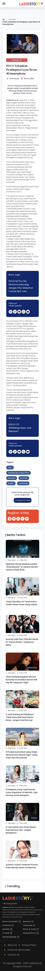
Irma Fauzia (14, 78)
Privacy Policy (29, 945)
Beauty (34, 743)
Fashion (34, 555)
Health (5, 929)
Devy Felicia (11, 560)
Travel (5, 933)
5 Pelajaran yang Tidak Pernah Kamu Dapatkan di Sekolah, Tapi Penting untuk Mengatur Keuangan (21, 792)
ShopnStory (29, 933)
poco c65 (23, 478)
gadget (11, 483)
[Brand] (31, 3)
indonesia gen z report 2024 (18, 473)
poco (10, 467)
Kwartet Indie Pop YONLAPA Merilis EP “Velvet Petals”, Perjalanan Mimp (22, 642)
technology (23, 483)
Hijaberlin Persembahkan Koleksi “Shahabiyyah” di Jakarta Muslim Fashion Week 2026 (22, 567)
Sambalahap (9, 936)
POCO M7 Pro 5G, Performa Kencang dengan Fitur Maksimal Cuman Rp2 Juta (21, 286)
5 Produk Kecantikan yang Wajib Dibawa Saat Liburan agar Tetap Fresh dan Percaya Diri (21, 755)
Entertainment (32, 630)
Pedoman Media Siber (19, 949)
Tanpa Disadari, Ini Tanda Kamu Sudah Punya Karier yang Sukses (21, 603)
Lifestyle (12, 19)
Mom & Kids (29, 929)
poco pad (11, 478)
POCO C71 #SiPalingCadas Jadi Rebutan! (20, 428)
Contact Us (13, 954)
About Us (12, 945)
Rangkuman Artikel (23, 500)
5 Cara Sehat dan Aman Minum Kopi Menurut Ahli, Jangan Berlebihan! (21, 830)
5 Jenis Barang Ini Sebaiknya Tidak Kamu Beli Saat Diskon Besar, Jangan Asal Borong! (19, 717)
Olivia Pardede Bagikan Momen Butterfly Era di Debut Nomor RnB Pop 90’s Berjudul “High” (21, 679)
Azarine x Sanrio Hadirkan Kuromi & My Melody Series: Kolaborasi (22, 866)
